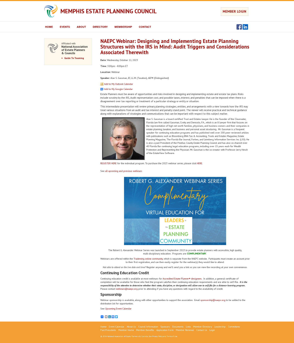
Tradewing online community (148, 258)
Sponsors (165, 326)
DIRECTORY (100, 27)
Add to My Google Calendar (118, 89)
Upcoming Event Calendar (118, 308)
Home (103, 326)
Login (212, 330)
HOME (49, 27)
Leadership (220, 326)
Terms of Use (172, 336)
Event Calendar (116, 326)
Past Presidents (108, 330)
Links (188, 326)
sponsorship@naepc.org (212, 300)
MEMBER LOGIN (234, 11)
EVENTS (65, 27)
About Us (131, 326)
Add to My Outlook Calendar (118, 83)
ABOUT (81, 27)
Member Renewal (185, 330)
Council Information (148, 326)
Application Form (165, 330)
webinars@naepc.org (127, 288)
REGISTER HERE (108, 163)
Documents (178, 326)
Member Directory (202, 326)
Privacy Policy (157, 336)
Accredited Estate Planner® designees (182, 278)
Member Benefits (145, 330)
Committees (234, 326)
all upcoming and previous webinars (123, 171)
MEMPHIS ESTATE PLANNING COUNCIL (108, 11)
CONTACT (145, 27)
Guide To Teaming (74, 58)
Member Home (126, 330)
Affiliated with (74, 48)
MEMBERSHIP (123, 27)
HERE (199, 163)
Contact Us (201, 330)
